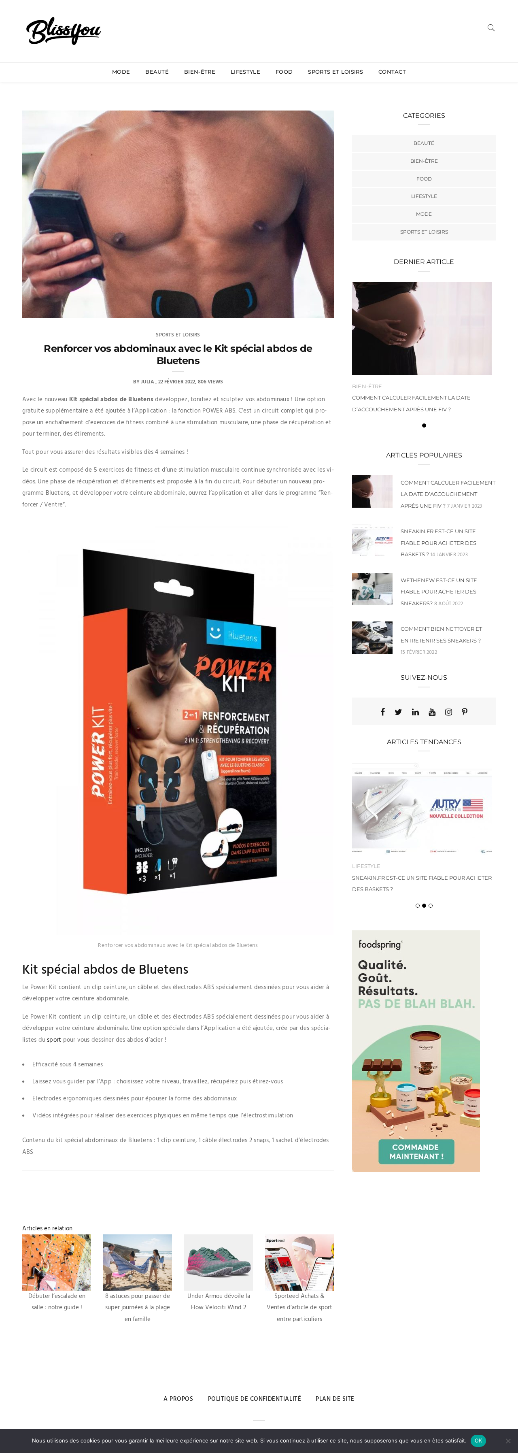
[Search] (491, 28)
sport (54, 1040)
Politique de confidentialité (254, 1399)
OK (478, 1440)
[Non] (508, 1441)
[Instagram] (448, 712)
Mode (121, 71)
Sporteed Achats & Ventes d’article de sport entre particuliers (299, 1307)
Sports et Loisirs (335, 71)
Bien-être (199, 71)
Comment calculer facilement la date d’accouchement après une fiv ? (448, 494)
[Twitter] (398, 712)
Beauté (157, 71)
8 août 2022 (448, 604)
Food (284, 71)
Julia (147, 382)
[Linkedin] (415, 712)
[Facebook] (382, 712)
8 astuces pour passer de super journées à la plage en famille (137, 1307)
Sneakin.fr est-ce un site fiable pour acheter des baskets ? (438, 542)
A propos (178, 1399)
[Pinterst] (464, 712)
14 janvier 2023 (449, 555)
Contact (392, 71)
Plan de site (335, 1399)
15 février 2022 (419, 652)
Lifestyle (245, 71)
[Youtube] (432, 712)
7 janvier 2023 (464, 506)
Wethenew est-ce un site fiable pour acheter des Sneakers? (439, 591)
